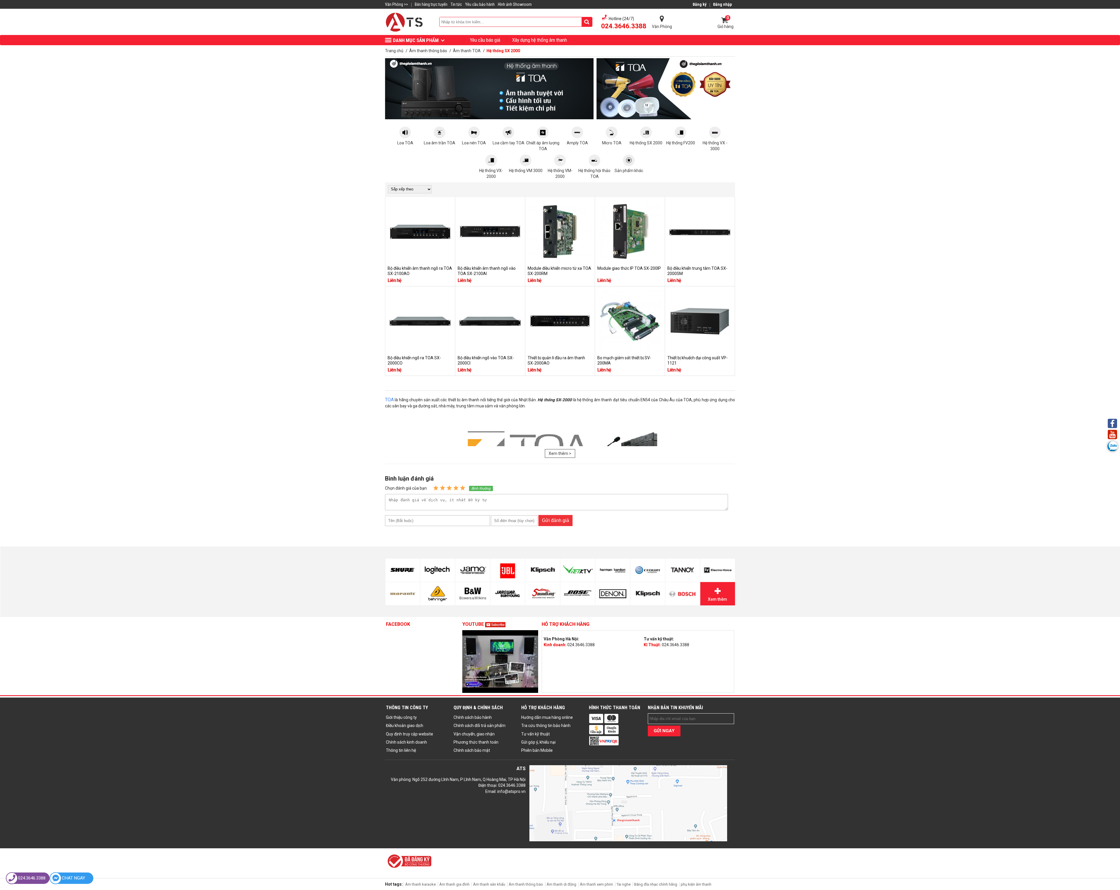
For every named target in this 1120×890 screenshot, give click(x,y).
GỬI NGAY (664, 730)
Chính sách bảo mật (472, 750)
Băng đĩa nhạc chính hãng (655, 884)
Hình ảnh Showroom (515, 4)
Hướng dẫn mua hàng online (547, 717)
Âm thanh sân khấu (489, 884)
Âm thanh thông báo (526, 884)
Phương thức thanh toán (476, 742)
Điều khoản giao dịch (404, 725)
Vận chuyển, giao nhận (474, 734)
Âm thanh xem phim (597, 884)
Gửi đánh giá (555, 520)
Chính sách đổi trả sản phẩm (479, 725)
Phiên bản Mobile (537, 750)
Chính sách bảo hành (473, 717)
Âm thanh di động (561, 884)
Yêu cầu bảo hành (480, 4)
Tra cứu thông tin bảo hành (545, 725)
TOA (389, 399)
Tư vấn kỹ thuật (535, 734)
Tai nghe (624, 884)
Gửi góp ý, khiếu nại (538, 742)
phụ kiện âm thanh (696, 884)
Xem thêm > (560, 453)
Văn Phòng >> (396, 4)
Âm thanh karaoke (420, 884)
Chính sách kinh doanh (406, 742)
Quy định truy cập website (409, 734)
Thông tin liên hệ (401, 750)
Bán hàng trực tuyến (431, 4)
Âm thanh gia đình (454, 884)
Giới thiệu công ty (401, 717)
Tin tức (456, 4)
